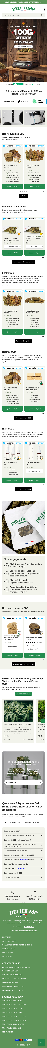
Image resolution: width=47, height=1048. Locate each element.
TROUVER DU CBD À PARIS (12, 1001)
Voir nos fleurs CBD (23, 341)
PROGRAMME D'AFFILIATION (13, 986)
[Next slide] (43, 117)
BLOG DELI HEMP (8, 949)
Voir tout (23, 196)
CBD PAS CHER (7, 953)
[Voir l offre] (23, 50)
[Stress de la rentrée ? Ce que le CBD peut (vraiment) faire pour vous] (18, 721)
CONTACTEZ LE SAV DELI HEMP (14, 979)
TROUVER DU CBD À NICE (11, 1028)
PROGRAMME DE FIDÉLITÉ (12, 975)
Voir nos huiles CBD (23, 489)
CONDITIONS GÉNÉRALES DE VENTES (16, 967)
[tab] (20, 191)
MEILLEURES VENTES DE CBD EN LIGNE (17, 945)
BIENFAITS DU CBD (32, 822)
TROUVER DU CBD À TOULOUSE (14, 1016)
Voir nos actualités (23, 694)
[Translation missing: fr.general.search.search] (42, 15)
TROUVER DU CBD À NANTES (13, 1024)
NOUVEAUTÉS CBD (9, 941)
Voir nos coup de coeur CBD (23, 664)
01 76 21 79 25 (34, 899)
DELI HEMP (26, 1045)
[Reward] (41, 1042)
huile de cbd (23, 859)
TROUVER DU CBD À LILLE (12, 1008)
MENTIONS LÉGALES (10, 971)
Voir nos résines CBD (23, 418)
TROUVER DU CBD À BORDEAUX (14, 1020)
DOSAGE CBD (7, 956)
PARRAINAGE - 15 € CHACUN (12, 990)
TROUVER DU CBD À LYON (12, 1012)
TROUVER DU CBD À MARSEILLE (14, 1005)
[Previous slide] (4, 117)
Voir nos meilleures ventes (23, 262)
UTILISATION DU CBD (12, 822)
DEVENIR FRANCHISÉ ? (10, 982)
